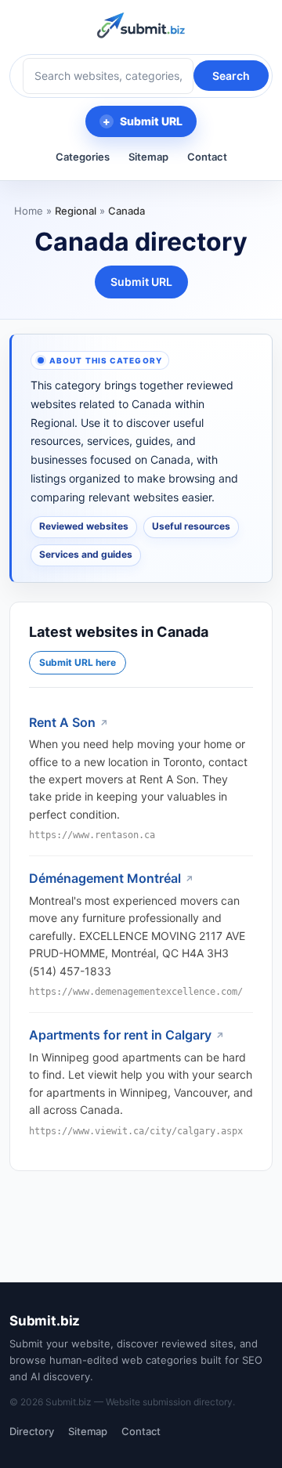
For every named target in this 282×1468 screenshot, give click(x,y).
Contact (207, 156)
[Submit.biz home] (141, 25)
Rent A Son (62, 722)
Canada (126, 210)
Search (231, 75)
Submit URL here (77, 662)
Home (28, 210)
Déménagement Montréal (105, 878)
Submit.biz (44, 1321)
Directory (31, 1431)
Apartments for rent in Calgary (120, 1035)
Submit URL (151, 121)
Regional (75, 210)
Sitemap (148, 156)
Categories (83, 156)
